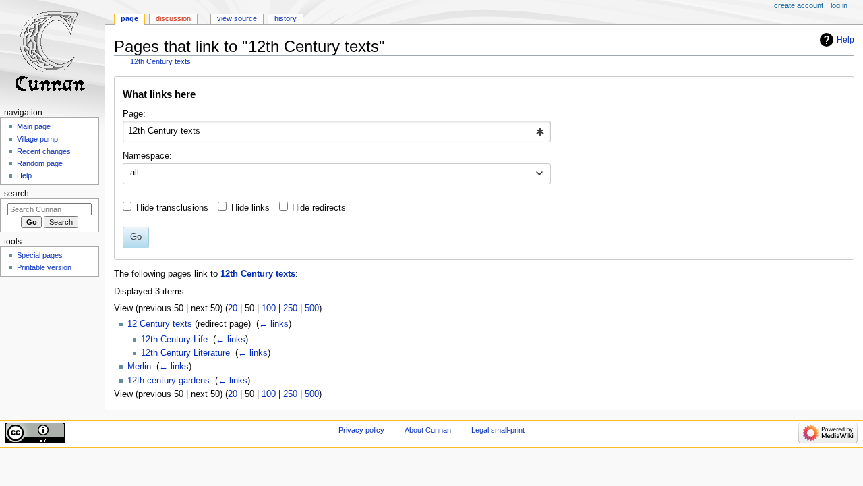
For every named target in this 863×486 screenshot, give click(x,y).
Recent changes (44, 151)
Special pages (40, 255)
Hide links (250, 208)
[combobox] (337, 131)
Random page (40, 163)
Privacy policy (361, 430)
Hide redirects (319, 208)
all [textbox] (134, 173)
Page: (134, 114)
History (285, 18)
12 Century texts (159, 324)
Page (129, 18)
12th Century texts (160, 61)
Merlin (139, 366)
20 (232, 308)
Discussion (173, 18)
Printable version (44, 267)
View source (237, 18)
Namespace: (147, 156)
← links (274, 324)
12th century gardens (168, 380)
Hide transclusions (172, 208)
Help (845, 40)
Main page (34, 126)
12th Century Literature (185, 353)
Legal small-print (498, 430)
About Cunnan (428, 430)
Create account (798, 5)
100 (269, 308)
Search (16, 194)
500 (312, 308)
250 (290, 308)
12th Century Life (174, 339)
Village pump (37, 139)
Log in (839, 5)
